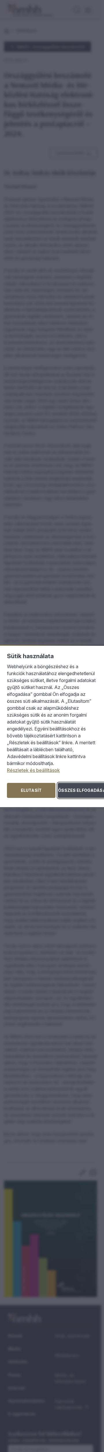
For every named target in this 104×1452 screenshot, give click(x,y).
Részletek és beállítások (33, 770)
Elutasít (31, 790)
